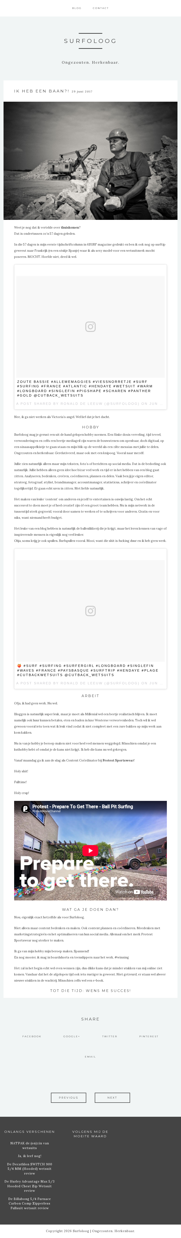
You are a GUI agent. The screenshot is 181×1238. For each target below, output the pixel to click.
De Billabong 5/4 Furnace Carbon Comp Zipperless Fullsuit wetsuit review (29, 1203)
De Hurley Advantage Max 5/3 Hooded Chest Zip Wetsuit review (29, 1186)
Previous (68, 1097)
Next (112, 1097)
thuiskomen (70, 228)
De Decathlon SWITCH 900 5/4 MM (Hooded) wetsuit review (29, 1168)
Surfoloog (90, 40)
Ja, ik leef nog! (29, 1156)
